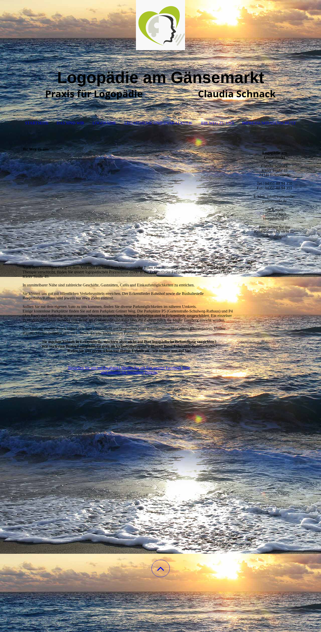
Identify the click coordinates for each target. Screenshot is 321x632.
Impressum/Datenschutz (269, 123)
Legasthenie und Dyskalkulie (158, 123)
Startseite (37, 123)
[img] (160, 25)
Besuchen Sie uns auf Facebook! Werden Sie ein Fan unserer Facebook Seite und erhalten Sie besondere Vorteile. (129, 370)
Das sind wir (70, 123)
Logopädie (104, 123)
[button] (160, 568)
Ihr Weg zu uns (217, 123)
